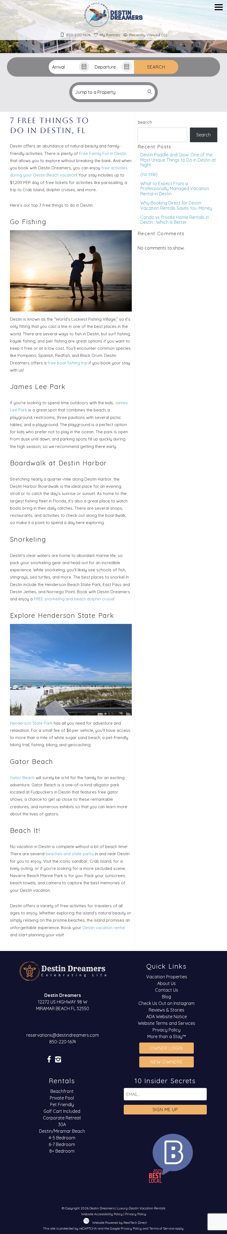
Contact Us (166, 990)
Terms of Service (161, 1228)
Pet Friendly (62, 1104)
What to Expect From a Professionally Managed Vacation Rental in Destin (174, 188)
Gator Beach (22, 777)
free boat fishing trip (68, 362)
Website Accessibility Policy (102, 1214)
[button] (218, 23)
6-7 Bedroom (62, 1144)
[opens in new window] (48, 1060)
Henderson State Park (31, 723)
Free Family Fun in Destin (103, 153)
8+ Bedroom (61, 1151)
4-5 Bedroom (62, 1137)
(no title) (149, 174)
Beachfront (62, 1091)
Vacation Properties (166, 976)
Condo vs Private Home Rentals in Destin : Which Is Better (174, 219)
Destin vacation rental (103, 927)
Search (156, 67)
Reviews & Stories (166, 1010)
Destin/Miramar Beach (62, 1131)
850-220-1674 (62, 1041)
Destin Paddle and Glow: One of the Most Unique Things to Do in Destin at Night (178, 160)
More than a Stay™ (166, 1036)
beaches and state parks (70, 853)
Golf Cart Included (61, 1111)
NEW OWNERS (166, 1062)
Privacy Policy (166, 1030)
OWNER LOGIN (166, 1048)
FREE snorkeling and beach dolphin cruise (74, 599)
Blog (166, 996)
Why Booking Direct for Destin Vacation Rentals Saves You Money (176, 205)
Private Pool (62, 1098)
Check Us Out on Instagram (166, 1003)
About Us (166, 983)
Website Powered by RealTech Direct (119, 1222)
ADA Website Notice (166, 1016)
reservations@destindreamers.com (62, 1035)
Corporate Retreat (62, 1118)
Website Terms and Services (166, 1023)
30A (62, 1124)
